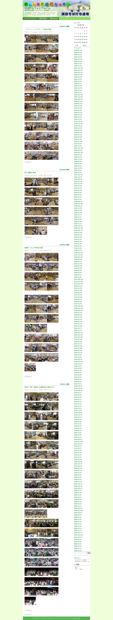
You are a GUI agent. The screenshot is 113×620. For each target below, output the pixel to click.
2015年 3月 (77, 352)
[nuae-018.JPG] (41, 234)
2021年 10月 (77, 179)
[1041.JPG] (30, 566)
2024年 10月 (77, 99)
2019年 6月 (77, 239)
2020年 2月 (77, 221)
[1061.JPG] (52, 566)
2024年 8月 (77, 103)
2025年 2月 (77, 90)
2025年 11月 (77, 70)
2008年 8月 (77, 517)
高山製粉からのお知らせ (81, 561)
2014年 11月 (77, 361)
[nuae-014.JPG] (30, 224)
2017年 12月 (77, 279)
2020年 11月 (77, 203)
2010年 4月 (77, 479)
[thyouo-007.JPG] (30, 280)
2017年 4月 (77, 297)
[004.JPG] (52, 400)
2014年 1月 (77, 383)
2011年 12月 (77, 439)
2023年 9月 (77, 128)
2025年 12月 (77, 68)
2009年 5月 (77, 499)
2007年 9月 (77, 539)
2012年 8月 (77, 421)
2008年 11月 (77, 510)
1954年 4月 (77, 550)
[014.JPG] (30, 439)
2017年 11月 (77, 281)
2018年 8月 (77, 261)
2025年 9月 (77, 74)
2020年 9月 (77, 208)
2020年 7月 (77, 212)
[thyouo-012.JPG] (52, 290)
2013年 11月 (77, 388)
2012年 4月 (77, 430)
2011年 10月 (77, 443)
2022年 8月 (77, 157)
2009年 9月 (77, 490)
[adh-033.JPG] (41, 140)
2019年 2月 (77, 248)
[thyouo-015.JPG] (52, 302)
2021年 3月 (77, 194)
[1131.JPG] (52, 575)
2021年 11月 (77, 177)
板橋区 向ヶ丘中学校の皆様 (34, 248)
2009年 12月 (77, 483)
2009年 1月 (77, 506)
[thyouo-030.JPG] (30, 361)
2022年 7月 (77, 159)
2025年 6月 (77, 81)
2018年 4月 (77, 270)
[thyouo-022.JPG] (30, 332)
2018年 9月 (77, 259)
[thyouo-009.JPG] (52, 280)
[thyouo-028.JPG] (41, 351)
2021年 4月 (77, 192)
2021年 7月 (77, 185)
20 (80, 39)
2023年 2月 (77, 143)
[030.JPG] (30, 507)
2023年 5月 (77, 137)
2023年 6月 (77, 134)
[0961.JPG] (41, 536)
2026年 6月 (77, 54)
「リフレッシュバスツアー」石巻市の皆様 (38, 29)
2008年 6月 (77, 521)
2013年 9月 (77, 392)
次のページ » (29, 614)
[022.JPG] (52, 458)
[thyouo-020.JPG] (41, 322)
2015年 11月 (77, 334)
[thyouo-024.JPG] (30, 341)
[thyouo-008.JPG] (41, 280)
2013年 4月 (77, 403)
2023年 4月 (77, 139)
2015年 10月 (77, 337)
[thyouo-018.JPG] (52, 312)
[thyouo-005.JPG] (41, 270)
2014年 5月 (77, 375)
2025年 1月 (77, 92)
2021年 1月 (77, 199)
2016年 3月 (77, 326)
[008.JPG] (30, 419)
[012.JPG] (41, 429)
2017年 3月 (77, 299)
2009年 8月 (77, 492)
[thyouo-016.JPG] (30, 312)
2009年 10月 (77, 488)
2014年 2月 (77, 381)
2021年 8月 (77, 183)
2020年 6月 (77, 214)
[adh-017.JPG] (41, 91)
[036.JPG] (52, 507)
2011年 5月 (77, 455)
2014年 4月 (77, 377)
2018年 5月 (77, 268)
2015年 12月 (77, 332)
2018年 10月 (77, 257)
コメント (78, 569)
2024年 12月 (77, 94)
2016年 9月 (77, 312)
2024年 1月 (77, 119)
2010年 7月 (77, 472)
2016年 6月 (77, 319)
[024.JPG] (41, 468)
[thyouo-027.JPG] (30, 351)
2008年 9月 (77, 515)
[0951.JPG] (30, 536)
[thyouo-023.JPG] (41, 332)
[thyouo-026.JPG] (52, 341)
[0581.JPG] (41, 527)
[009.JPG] (41, 419)
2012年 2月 (77, 435)
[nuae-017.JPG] (30, 234)
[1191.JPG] (30, 595)
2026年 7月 (77, 52)
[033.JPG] (41, 497)
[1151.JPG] (41, 585)
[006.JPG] (41, 410)
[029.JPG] (52, 497)
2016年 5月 (77, 321)
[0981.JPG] (30, 546)
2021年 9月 (77, 181)
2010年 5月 (77, 477)
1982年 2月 (77, 548)
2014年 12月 (77, 359)
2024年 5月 (77, 110)
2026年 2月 (77, 63)
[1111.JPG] (30, 575)
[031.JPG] (41, 507)
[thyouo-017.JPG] (41, 312)
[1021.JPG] (41, 556)
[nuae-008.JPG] (30, 205)
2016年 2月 (77, 328)
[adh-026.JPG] (41, 120)
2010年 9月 (77, 468)
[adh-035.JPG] (30, 149)
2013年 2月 (77, 408)
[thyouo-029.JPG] (52, 351)
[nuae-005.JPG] (30, 195)
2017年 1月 (77, 303)
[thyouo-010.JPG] (30, 290)
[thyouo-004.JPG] (30, 270)
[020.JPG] (30, 458)
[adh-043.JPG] (52, 159)
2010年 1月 (77, 481)
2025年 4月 (77, 85)
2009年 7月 (77, 495)
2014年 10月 (77, 363)
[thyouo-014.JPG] (41, 302)
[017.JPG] (30, 449)
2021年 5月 (77, 190)
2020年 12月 (77, 201)
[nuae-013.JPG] (52, 215)
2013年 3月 (77, 406)
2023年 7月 (77, 132)
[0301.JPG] (41, 488)
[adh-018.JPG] (52, 91)
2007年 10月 (77, 537)
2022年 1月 (77, 172)
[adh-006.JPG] (52, 52)
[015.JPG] (41, 439)
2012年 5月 (77, 428)
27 (80, 42)
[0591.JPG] (52, 527)
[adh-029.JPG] (41, 130)
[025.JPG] (52, 468)
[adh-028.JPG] (30, 130)
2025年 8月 (77, 77)
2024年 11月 (77, 97)
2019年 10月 (77, 230)
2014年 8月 (77, 368)
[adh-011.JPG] (41, 71)
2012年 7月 (77, 423)
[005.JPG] (30, 410)
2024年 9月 (77, 101)
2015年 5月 (77, 348)
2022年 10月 (77, 152)
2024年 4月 (77, 112)
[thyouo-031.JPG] (41, 361)
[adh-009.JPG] (52, 62)
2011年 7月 (77, 450)
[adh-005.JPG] (41, 52)
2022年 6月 (77, 161)
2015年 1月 (77, 357)
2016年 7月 (77, 317)
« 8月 (76, 45)
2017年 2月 (77, 301)
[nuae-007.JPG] (41, 195)
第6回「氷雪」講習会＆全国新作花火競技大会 (39, 387)
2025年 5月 (77, 83)
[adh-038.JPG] (30, 159)
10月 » (85, 45)
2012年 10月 (77, 417)
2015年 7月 (77, 343)
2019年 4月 (77, 243)
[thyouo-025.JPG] (41, 341)
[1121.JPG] (41, 575)
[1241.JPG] (52, 595)
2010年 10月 (77, 466)
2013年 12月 (77, 386)
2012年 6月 (77, 426)
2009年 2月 (77, 503)
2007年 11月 (77, 535)
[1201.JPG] (41, 595)
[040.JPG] (41, 517)
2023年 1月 (77, 146)
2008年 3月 (77, 528)
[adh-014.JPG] (41, 81)
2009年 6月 (77, 497)
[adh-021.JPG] (52, 101)
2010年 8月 (77, 470)
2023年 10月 (77, 126)
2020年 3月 (77, 219)
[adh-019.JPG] (30, 101)
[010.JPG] (52, 419)
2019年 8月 (77, 234)
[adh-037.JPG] (52, 149)
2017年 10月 (77, 283)
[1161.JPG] (52, 585)
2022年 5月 (77, 163)
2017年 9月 (77, 286)
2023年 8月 (77, 130)
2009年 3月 (77, 501)
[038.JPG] (30, 517)
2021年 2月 (77, 197)
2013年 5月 (77, 401)
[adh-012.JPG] (52, 71)
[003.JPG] (41, 400)
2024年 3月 (77, 114)
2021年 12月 (77, 174)
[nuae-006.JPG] (52, 195)
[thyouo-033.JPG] (30, 371)
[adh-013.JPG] (30, 81)
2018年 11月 (77, 254)
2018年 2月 (77, 275)
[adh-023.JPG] (41, 110)
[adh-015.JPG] (52, 81)
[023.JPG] (30, 468)
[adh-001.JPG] (30, 42)
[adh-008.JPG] (41, 62)
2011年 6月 (77, 452)
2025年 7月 (77, 79)
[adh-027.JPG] (52, 120)
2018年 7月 (77, 263)
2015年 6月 (77, 346)
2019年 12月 (77, 226)
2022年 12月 (77, 148)
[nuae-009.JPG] (41, 205)
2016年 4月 (77, 323)
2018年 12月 (77, 252)
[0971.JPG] (52, 536)
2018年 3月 (77, 272)
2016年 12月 (77, 306)
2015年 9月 (77, 339)
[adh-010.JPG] (30, 71)
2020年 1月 (77, 223)
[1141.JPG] (30, 585)
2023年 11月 (77, 123)
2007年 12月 (77, 532)
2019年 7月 (77, 237)
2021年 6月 (77, 188)
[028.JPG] (52, 478)
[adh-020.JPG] (41, 101)
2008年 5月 (77, 523)
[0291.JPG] (30, 488)
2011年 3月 (77, 457)
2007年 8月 (77, 541)
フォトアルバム (34, 31)
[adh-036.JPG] (41, 149)
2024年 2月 (77, 117)
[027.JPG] (41, 478)
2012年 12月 (77, 412)
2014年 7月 (77, 370)
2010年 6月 (77, 475)
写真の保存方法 (54, 18)
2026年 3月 (77, 61)
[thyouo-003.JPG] (52, 261)
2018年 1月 (77, 277)
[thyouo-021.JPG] (52, 322)
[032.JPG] (30, 497)
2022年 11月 (77, 150)
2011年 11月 (77, 441)
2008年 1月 (77, 530)
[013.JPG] (52, 429)
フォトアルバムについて (30, 18)
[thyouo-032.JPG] (52, 361)
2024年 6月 (77, 108)
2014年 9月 (77, 366)
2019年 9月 (77, 232)
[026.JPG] (30, 478)
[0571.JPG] (30, 527)
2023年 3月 (77, 141)
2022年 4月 (77, 166)
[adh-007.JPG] (30, 62)
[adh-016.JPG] (30, 91)
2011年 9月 (77, 446)
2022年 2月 (77, 170)
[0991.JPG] (41, 546)
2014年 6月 (77, 372)
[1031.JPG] (52, 556)
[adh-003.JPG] (41, 42)
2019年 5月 (77, 241)
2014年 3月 (77, 379)
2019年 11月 (77, 228)
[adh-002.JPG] (52, 42)
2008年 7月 (77, 519)
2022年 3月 (77, 168)
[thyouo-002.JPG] (41, 261)
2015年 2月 (77, 355)
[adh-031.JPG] (52, 130)
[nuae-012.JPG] (41, 215)
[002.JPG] (30, 400)
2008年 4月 (77, 526)
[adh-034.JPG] (52, 140)
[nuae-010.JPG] (52, 205)
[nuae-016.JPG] (52, 224)
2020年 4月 (77, 217)
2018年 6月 (77, 266)
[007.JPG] (52, 410)
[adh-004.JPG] (30, 52)
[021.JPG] (41, 458)
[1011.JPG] (30, 556)
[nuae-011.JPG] (30, 215)
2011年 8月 (77, 448)
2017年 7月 (77, 290)
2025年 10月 (77, 72)
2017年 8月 (77, 288)
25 (77, 42)
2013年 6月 (77, 399)
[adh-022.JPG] (30, 110)
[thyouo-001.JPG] (30, 261)
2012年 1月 (77, 437)
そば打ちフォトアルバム (38, 8)
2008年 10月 (77, 512)
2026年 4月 (77, 59)
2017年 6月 (77, 292)
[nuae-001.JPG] (30, 185)
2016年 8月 (77, 314)
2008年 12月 (77, 508)
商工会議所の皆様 (30, 172)
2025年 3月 (77, 88)
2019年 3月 (77, 246)
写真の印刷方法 (43, 18)
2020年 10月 (77, 206)
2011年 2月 (77, 459)
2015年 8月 (77, 341)
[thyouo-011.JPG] (41, 290)
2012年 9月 (77, 419)
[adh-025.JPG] (30, 120)
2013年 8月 (77, 395)
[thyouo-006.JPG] (52, 270)
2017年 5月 (77, 294)
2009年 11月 (77, 486)
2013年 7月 (77, 397)
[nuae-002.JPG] (41, 185)
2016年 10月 (77, 310)
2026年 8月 (77, 50)
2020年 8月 (77, 210)
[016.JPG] (52, 439)
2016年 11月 (77, 308)
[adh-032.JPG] (30, 140)
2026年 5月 (77, 57)
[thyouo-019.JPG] (30, 322)
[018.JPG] (41, 449)
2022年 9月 (77, 154)
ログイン (77, 566)
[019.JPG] (52, 449)
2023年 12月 (77, 121)
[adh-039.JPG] (41, 159)
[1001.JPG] (52, 546)
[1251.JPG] (30, 604)
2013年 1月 (77, 410)
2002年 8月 (77, 543)
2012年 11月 (77, 415)
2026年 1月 (77, 65)
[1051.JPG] (41, 566)
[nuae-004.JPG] (52, 185)
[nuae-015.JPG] (41, 224)
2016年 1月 (77, 330)
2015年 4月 (77, 350)
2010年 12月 (77, 461)
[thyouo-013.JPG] (30, 302)
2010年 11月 (77, 463)
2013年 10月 (77, 390)
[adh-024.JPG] (52, 110)
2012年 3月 (77, 432)
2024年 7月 (77, 105)
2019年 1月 (77, 250)
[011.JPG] (30, 429)
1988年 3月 (77, 546)
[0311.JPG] (52, 488)
